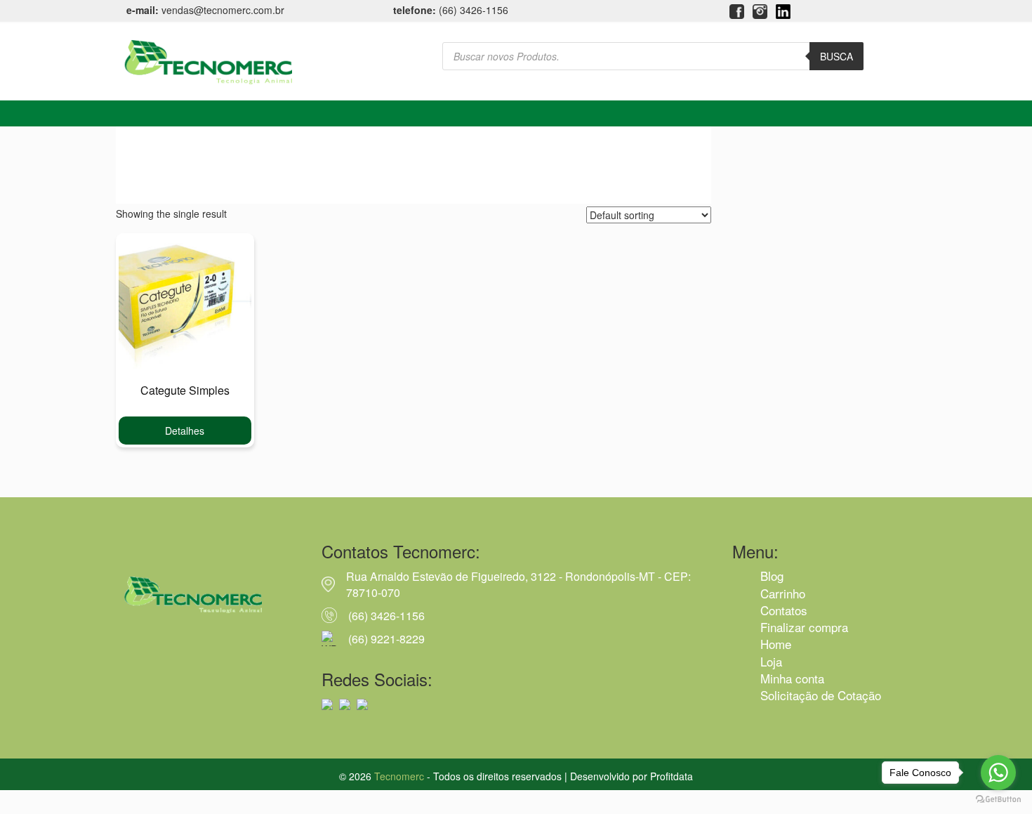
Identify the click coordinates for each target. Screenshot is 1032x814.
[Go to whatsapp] (998, 772)
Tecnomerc (399, 776)
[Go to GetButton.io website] (998, 799)
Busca (836, 56)
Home (775, 643)
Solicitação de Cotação (820, 695)
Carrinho (782, 593)
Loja (771, 661)
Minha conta (792, 678)
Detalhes (184, 431)
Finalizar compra (804, 627)
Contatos (783, 610)
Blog (771, 575)
